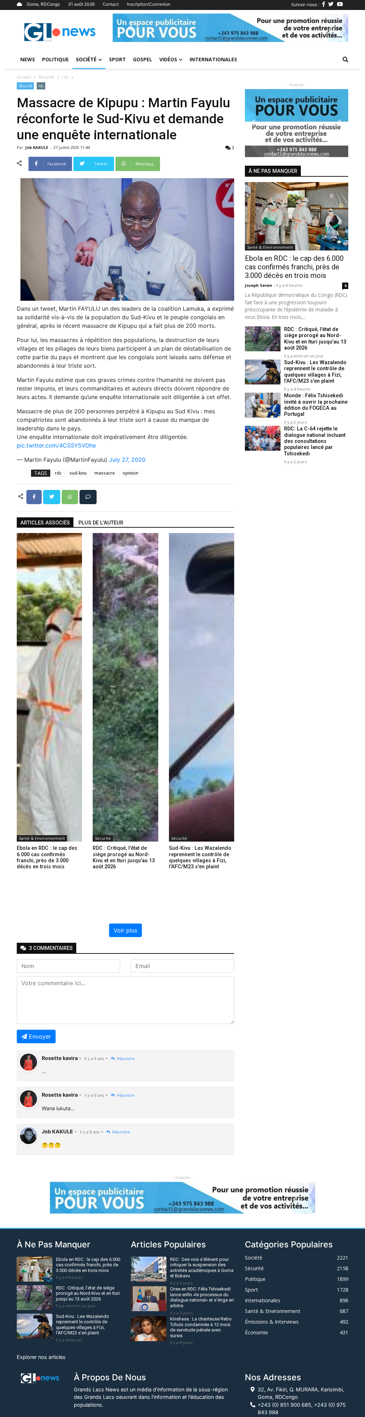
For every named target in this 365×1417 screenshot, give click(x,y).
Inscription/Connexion (148, 4)
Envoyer (40, 1036)
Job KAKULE (37, 147)
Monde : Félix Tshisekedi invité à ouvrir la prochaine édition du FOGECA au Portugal (316, 405)
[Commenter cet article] (88, 496)
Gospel (142, 59)
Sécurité (46, 77)
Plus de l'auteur (100, 523)
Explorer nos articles (41, 1357)
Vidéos (168, 59)
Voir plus (125, 930)
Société (86, 59)
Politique (55, 59)
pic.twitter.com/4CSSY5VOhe (56, 445)
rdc (65, 77)
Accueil (24, 77)
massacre (104, 473)
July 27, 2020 (127, 459)
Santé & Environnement (42, 838)
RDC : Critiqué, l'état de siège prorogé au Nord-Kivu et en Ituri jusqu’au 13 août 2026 (315, 338)
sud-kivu (78, 473)
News (27, 59)
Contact (111, 4)
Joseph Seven (259, 285)
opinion (130, 473)
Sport (117, 59)
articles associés (45, 523)
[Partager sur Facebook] (34, 496)
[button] (130, 28)
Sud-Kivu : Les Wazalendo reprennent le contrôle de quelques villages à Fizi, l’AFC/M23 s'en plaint (315, 372)
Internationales (213, 59)
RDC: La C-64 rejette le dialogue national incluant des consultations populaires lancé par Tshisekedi (314, 441)
